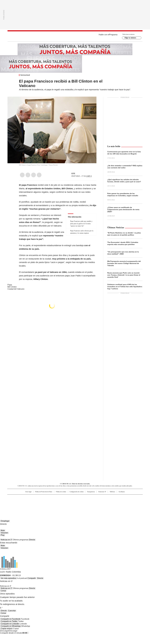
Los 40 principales (57, 497)
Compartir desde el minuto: (13, 633)
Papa (10, 285)
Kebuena (116, 501)
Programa (113, 35)
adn (108, 497)
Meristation (111, 504)
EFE (73, 173)
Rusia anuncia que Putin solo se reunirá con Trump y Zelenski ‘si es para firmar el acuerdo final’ (123, 275)
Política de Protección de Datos (43, 492)
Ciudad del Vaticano (16, 289)
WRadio (75, 36)
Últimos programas (20, 540)
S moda (89, 504)
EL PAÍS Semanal (96, 501)
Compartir (32, 578)
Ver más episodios (8, 578)
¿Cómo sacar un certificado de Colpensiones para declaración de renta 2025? (123, 209)
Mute (3, 530)
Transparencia (91, 492)
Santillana (69, 497)
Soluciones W (102, 492)
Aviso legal (28, 492)
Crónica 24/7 (5, 569)
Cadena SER (93, 497)
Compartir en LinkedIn (10, 624)
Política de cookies (61, 492)
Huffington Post (51, 501)
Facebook (22, 175)
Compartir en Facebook (10, 619)
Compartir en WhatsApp (11, 626)
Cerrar (3, 591)
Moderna (58, 504)
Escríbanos (122, 492)
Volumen (4, 533)
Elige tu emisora (130, 38)
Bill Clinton (12, 287)
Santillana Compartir (81, 497)
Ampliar (91, 101)
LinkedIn (33, 175)
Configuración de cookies (76, 492)
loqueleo (100, 504)
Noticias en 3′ (6, 540)
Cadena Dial (88, 501)
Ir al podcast (22, 578)
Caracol (117, 497)
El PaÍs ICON (79, 504)
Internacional (25, 75)
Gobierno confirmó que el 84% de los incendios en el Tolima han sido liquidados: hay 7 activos (124, 287)
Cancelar (12, 611)
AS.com (101, 497)
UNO (63, 501)
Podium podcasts (69, 504)
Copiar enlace (6, 629)
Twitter (28, 175)
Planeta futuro (106, 501)
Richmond (46, 504)
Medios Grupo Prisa (27, 505)
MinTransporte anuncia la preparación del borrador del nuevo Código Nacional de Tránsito (124, 263)
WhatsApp (39, 175)
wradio (70, 501)
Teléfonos (112, 492)
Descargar (4, 631)
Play (2, 535)
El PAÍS (47, 497)
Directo (32, 540)
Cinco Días (80, 501)
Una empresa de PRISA (27, 499)
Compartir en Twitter (9, 621)
